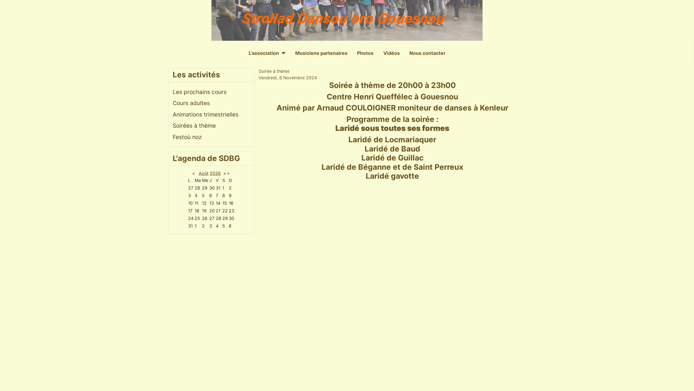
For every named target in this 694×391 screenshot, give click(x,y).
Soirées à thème (194, 125)
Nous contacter (427, 53)
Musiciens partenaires (321, 53)
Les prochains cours (200, 92)
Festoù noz (187, 137)
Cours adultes (191, 103)
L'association (264, 53)
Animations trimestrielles (206, 114)
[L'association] (282, 53)
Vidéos (391, 53)
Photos (365, 53)
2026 (215, 173)
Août (203, 173)
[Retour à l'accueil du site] (347, 20)
